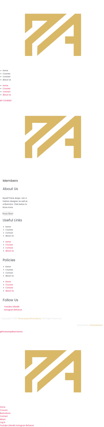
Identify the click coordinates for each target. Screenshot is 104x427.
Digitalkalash (96, 325)
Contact (6, 76)
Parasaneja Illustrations (29, 318)
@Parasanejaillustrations (11, 331)
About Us (7, 80)
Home (5, 70)
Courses (6, 73)
